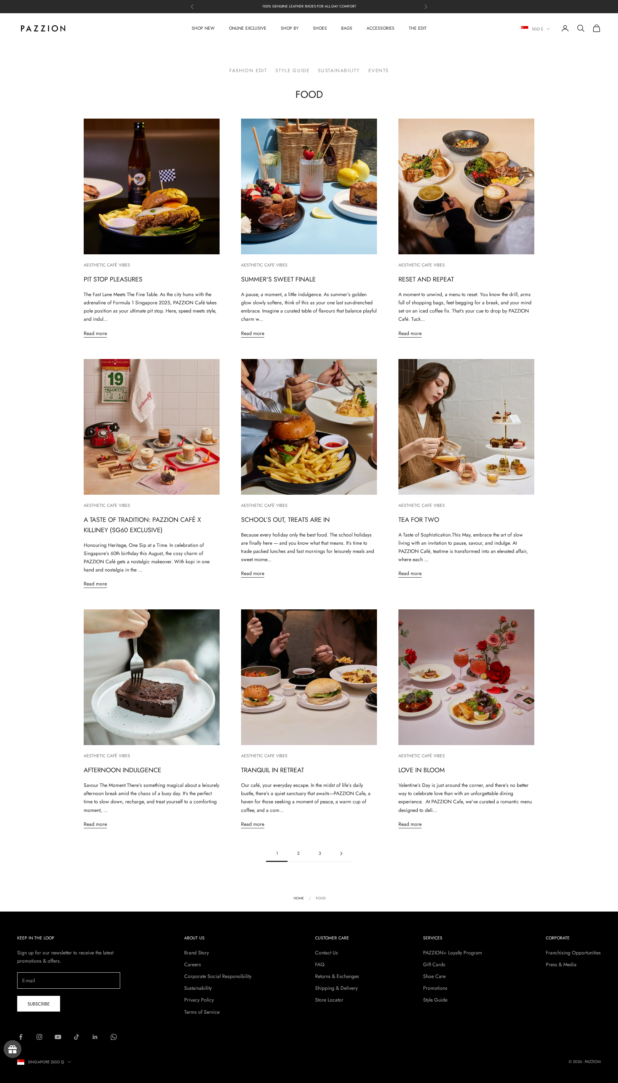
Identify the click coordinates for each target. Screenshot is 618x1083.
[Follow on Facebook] (20, 1036)
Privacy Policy (199, 999)
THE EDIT (418, 28)
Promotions (435, 988)
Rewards (12, 1049)
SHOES (320, 28)
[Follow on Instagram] (39, 1036)
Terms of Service (202, 1011)
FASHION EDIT (248, 70)
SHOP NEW (203, 28)
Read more (95, 333)
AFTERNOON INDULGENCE (122, 770)
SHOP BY (290, 28)
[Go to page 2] (341, 853)
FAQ (319, 964)
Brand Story (196, 952)
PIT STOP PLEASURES (113, 279)
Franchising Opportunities (573, 952)
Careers (192, 964)
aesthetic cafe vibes (264, 265)
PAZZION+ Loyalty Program (452, 952)
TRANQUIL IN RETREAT (272, 770)
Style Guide (292, 70)
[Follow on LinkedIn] (95, 1036)
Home (299, 898)
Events (378, 70)
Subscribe (39, 1003)
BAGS (346, 28)
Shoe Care (434, 976)
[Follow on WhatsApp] (113, 1036)
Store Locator (329, 999)
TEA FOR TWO (418, 519)
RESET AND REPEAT (426, 279)
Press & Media (561, 964)
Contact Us (326, 952)
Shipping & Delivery (336, 988)
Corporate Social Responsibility (217, 976)
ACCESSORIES (380, 28)
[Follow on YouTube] (58, 1036)
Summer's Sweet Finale (278, 279)
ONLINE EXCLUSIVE (247, 28)
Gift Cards (434, 964)
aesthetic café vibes (107, 265)
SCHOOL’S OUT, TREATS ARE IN (285, 519)
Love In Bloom (421, 770)
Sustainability (339, 70)
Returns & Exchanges (337, 976)
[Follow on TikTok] (76, 1036)
